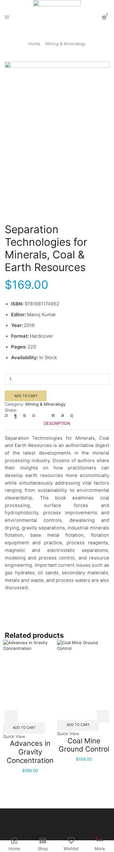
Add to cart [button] (24, 727)
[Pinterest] (33, 415)
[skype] (70, 415)
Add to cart (25, 396)
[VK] (24, 415)
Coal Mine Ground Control (84, 744)
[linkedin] (53, 415)
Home (34, 43)
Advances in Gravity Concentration (30, 751)
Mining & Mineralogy (65, 43)
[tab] (57, 423)
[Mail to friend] (43, 415)
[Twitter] (8, 415)
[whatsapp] (62, 415)
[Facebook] (15, 415)
